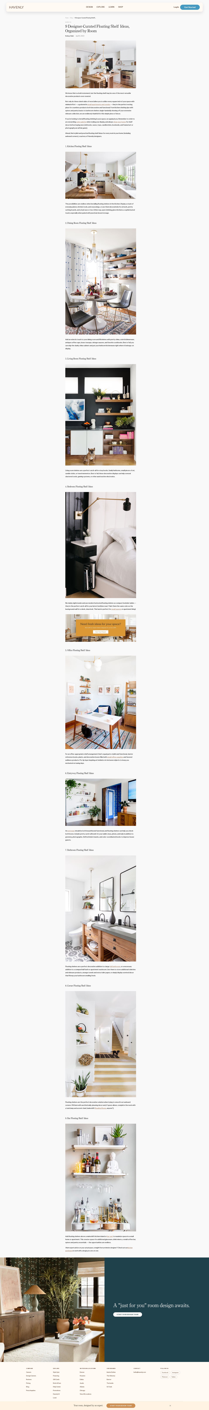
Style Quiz (56, 1372)
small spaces (116, 609)
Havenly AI (56, 1394)
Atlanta (82, 1387)
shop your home (120, 122)
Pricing (28, 1383)
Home (66, 18)
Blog (71, 18)
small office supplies (115, 757)
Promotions (56, 1390)
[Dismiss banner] (170, 1405)
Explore (101, 7)
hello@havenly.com (140, 1372)
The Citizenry (111, 1376)
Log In (176, 7)
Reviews (29, 1379)
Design (89, 7)
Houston (82, 1376)
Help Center (57, 1387)
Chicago (82, 1390)
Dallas (82, 1379)
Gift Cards (56, 1379)
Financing (56, 1376)
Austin (82, 1383)
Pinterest (165, 1377)
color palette (81, 122)
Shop (120, 7)
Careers (28, 1372)
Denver (82, 1372)
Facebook (165, 1372)
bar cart (110, 1236)
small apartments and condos (98, 105)
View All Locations (85, 1394)
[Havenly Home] (16, 7)
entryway (71, 831)
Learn (111, 7)
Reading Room (100, 1108)
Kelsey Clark (69, 36)
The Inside (110, 1383)
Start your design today (128, 1314)
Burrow (109, 1379)
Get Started (190, 7)
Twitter (174, 1377)
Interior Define (111, 1372)
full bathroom (115, 966)
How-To (68, 22)
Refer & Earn (57, 1383)
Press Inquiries (30, 1390)
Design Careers (31, 1376)
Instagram (175, 1372)
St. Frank (109, 1387)
